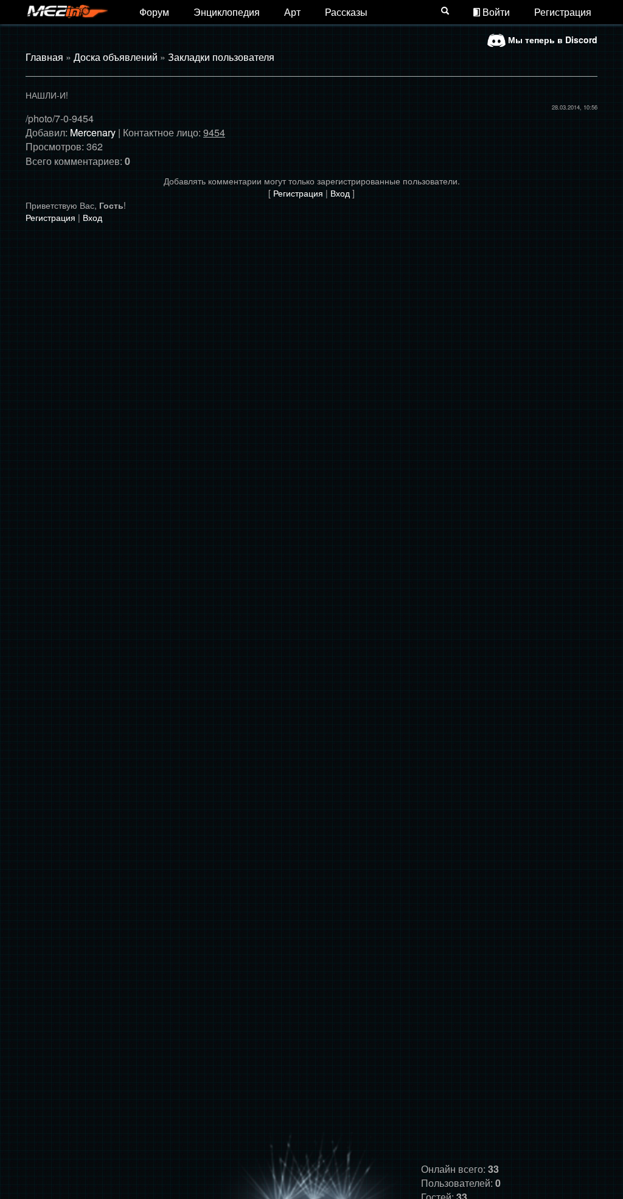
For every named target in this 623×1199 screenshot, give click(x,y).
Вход (340, 193)
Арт (292, 12)
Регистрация (562, 12)
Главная (44, 57)
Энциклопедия (226, 12)
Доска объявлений (116, 57)
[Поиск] (445, 10)
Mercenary (93, 132)
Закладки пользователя (221, 57)
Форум (154, 12)
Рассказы (346, 12)
